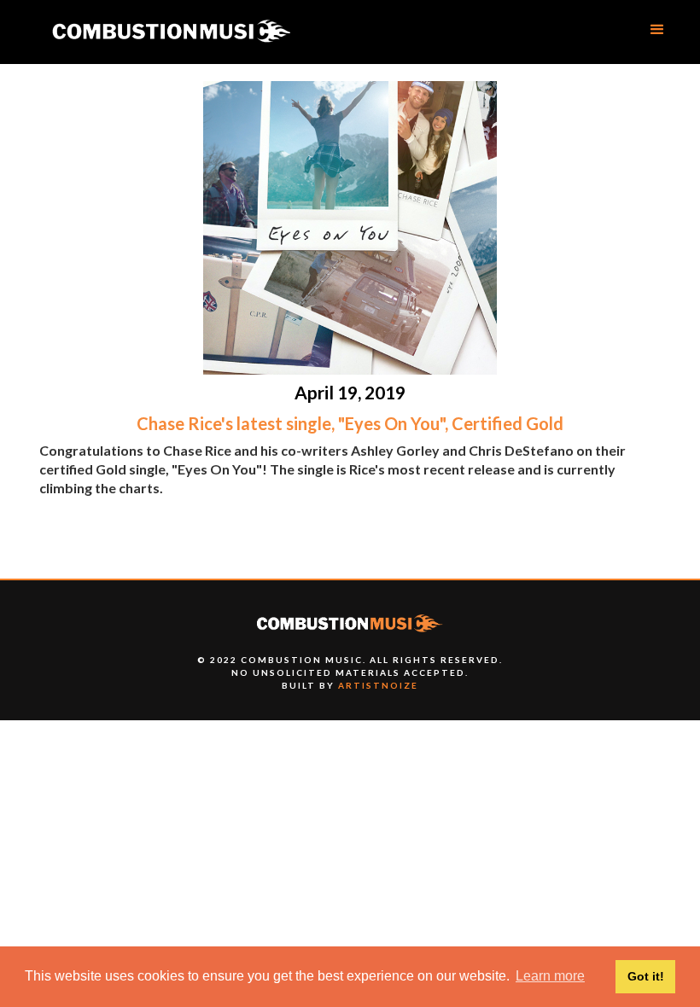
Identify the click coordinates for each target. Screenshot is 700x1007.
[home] (170, 32)
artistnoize (378, 685)
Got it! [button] (645, 976)
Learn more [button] (550, 976)
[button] (657, 29)
